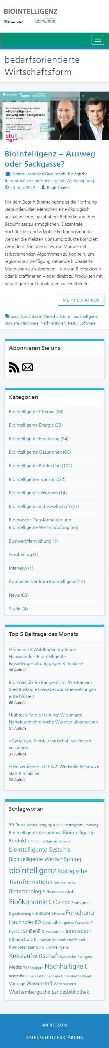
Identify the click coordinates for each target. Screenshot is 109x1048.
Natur (73, 323)
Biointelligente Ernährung (81, 825)
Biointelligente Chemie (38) (36, 411)
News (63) (18, 595)
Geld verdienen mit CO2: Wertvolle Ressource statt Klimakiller (54, 770)
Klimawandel (45, 939)
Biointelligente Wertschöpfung (45, 859)
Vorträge (17, 983)
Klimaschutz (21, 939)
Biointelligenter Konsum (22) (37, 479)
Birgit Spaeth (58, 187)
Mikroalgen (35, 967)
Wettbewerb (65, 983)
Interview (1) (21, 568)
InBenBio (35, 931)
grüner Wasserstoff (78, 923)
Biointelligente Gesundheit (35, 832)
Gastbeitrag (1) (23, 554)
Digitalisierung (20, 914)
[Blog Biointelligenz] (54, 16)
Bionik (71, 883)
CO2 (55, 902)
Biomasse (58, 882)
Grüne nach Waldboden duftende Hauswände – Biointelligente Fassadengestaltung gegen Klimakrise (46, 656)
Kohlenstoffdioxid (71, 940)
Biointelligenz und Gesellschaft (39, 174)
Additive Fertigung (39, 825)
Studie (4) (18, 609)
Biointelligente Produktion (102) (40, 465)
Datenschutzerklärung (54, 1037)
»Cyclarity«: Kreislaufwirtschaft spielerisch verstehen (50, 744)
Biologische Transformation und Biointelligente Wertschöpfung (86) (43, 523)
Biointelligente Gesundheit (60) (40, 452)
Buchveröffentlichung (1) (33, 541)
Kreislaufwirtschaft (34, 956)
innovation (79, 931)
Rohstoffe (16, 976)
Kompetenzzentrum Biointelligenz (39, 947)
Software (88, 323)
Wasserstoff (39, 983)
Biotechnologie (27, 891)
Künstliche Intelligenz (76, 957)
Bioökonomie (28, 902)
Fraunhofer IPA (25, 922)
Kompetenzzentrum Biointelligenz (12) (47, 581)
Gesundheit (53, 922)
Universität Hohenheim (42, 976)
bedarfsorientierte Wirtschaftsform (41, 316)
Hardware (29, 323)
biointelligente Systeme (40, 849)
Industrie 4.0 (55, 932)
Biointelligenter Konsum (53, 841)
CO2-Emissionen (76, 902)
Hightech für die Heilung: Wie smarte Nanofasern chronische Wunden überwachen (53, 718)
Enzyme (59, 914)
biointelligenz (85, 316)
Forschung (80, 913)
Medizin (17, 967)
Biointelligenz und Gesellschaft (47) (44, 506)
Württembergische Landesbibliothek (49, 992)
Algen (57, 825)
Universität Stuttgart (76, 976)
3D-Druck (17, 824)
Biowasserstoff (61, 891)
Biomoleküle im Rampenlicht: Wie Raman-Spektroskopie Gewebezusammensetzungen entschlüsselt (52, 689)
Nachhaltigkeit (53, 323)
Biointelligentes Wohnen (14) (38, 493)
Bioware (12, 323)
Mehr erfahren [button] (81, 300)
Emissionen (42, 913)
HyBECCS (17, 931)
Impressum (54, 1025)
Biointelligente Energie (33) (35, 425)
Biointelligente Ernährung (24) (38, 438)
